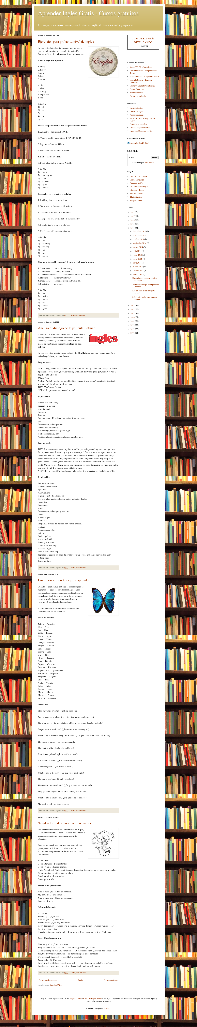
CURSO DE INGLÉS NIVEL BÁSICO (143, 40)
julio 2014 (137, 251)
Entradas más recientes (48, 980)
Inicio (80, 980)
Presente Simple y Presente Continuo (141, 81)
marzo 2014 (138, 266)
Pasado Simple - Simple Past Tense (144, 76)
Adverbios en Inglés (138, 96)
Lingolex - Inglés (137, 190)
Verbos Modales (136, 92)
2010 (133, 317)
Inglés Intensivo (136, 107)
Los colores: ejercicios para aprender (64, 580)
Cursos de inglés (136, 111)
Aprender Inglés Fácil (139, 143)
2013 (133, 305)
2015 (133, 223)
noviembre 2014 (140, 235)
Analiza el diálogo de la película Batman (66, 328)
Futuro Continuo (136, 89)
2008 (133, 325)
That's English (136, 196)
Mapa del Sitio (75, 998)
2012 (133, 309)
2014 (133, 228)
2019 (133, 212)
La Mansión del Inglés (139, 186)
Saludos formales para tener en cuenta (64, 823)
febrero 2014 (138, 270)
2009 (133, 321)
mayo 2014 (137, 258)
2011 (133, 313)
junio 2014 (137, 254)
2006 (133, 332)
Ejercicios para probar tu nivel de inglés (66, 41)
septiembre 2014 (140, 243)
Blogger (107, 1008)
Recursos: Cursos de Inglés (141, 131)
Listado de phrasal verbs (140, 127)
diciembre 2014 (139, 231)
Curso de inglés (136, 183)
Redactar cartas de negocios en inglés (142, 119)
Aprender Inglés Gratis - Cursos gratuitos (88, 13)
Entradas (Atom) (56, 985)
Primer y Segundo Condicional (142, 85)
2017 (133, 216)
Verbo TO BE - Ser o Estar (141, 67)
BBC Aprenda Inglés (138, 176)
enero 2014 (138, 274)
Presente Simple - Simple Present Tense (143, 71)
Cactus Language (137, 179)
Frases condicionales (138, 124)
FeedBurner (149, 162)
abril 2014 (137, 262)
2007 (133, 329)
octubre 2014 (138, 239)
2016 (133, 220)
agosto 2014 (138, 247)
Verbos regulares (136, 114)
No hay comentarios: (78, 315)
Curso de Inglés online (92, 998)
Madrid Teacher (136, 193)
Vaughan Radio (136, 200)
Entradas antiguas (111, 980)
